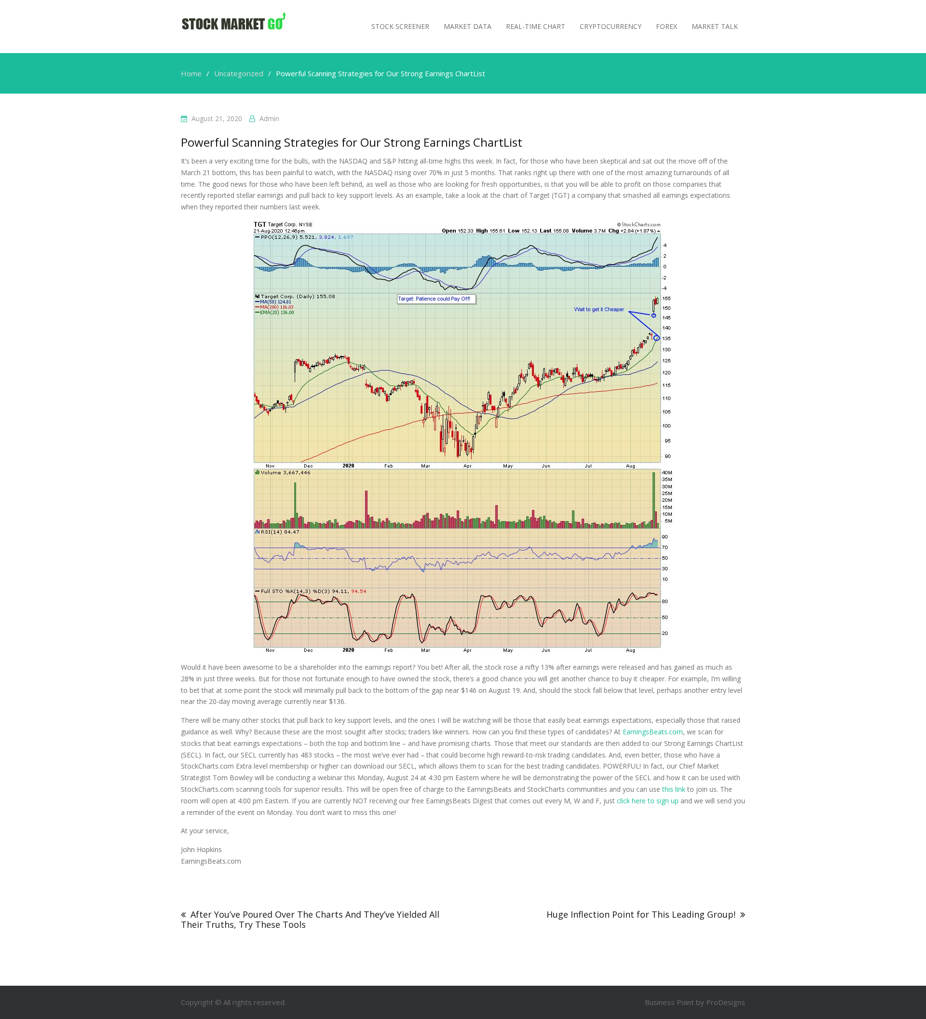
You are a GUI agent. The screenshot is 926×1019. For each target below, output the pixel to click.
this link (673, 789)
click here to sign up (648, 800)
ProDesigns (725, 1002)
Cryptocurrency (610, 26)
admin (269, 118)
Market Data (467, 26)
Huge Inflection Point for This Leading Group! (640, 914)
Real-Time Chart (535, 26)
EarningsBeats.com (653, 731)
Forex (666, 26)
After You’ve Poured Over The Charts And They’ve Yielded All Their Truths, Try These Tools (310, 919)
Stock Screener (400, 26)
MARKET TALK (715, 26)
